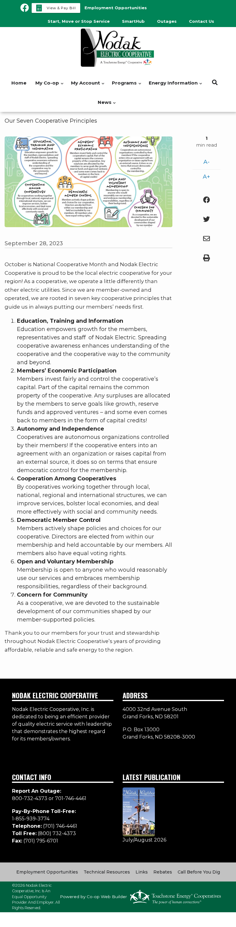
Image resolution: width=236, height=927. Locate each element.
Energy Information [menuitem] (172, 86)
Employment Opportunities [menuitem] (116, 7)
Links (142, 872)
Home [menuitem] (18, 83)
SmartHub (133, 21)
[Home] (118, 48)
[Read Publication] (139, 812)
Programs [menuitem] (123, 86)
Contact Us (201, 21)
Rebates (162, 872)
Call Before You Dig (199, 872)
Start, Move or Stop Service (79, 21)
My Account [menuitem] (84, 86)
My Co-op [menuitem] (45, 86)
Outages (167, 21)
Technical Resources (107, 872)
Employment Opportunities (47, 872)
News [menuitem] (103, 105)
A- (206, 162)
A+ (206, 176)
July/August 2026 (144, 840)
